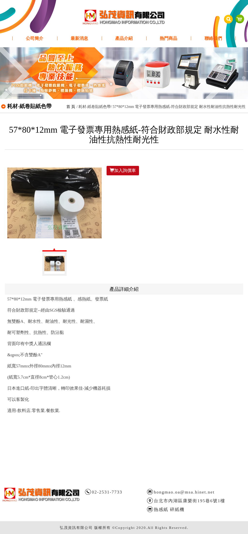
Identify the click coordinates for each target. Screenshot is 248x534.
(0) (239, 19)
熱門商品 (168, 38)
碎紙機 (177, 509)
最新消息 (79, 38)
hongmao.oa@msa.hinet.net (184, 492)
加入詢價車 (125, 170)
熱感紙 (161, 509)
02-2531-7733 (107, 492)
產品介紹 (124, 38)
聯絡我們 (213, 38)
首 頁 (70, 107)
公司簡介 (34, 38)
